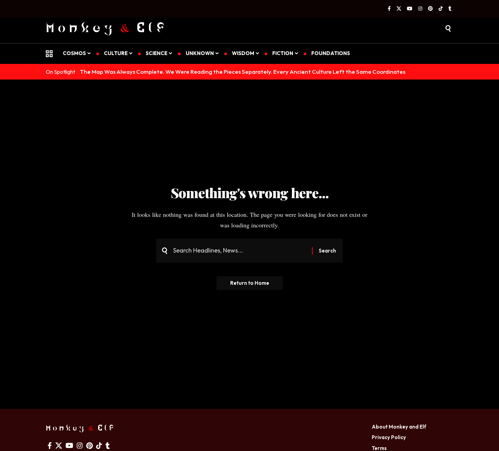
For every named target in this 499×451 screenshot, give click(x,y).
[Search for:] (240, 251)
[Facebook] (389, 9)
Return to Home (249, 283)
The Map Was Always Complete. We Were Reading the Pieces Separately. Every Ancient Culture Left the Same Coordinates (242, 71)
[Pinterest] (430, 9)
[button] (448, 28)
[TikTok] (440, 9)
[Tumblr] (450, 9)
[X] (399, 9)
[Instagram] (420, 9)
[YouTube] (409, 9)
